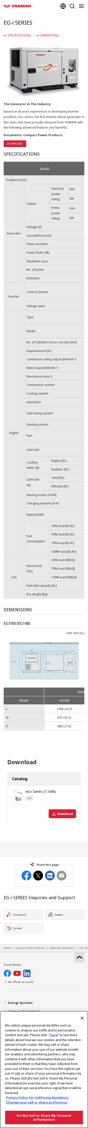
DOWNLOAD (14, 143)
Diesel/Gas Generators (62, 948)
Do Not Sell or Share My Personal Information (44, 1117)
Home (7, 948)
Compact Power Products (29, 948)
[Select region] (63, 6)
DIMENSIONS (49, 35)
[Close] (82, 1018)
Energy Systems (20, 1003)
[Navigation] (82, 6)
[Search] (72, 6)
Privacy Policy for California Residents (37, 1097)
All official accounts (21, 982)
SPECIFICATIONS (19, 35)
